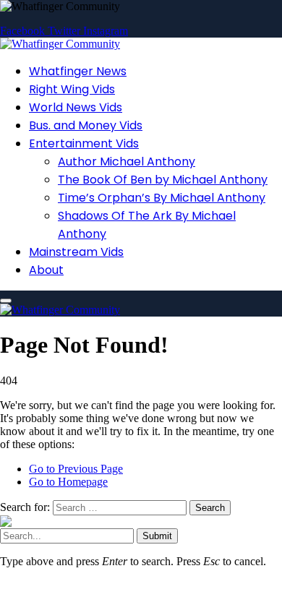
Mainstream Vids (76, 252)
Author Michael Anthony (126, 161)
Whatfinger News (78, 71)
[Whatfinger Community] (60, 44)
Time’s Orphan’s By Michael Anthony (161, 197)
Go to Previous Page (76, 469)
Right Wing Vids (72, 89)
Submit (157, 535)
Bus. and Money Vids (85, 125)
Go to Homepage (68, 482)
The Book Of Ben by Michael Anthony (163, 179)
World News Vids (75, 107)
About (46, 270)
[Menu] (6, 300)
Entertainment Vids (84, 143)
